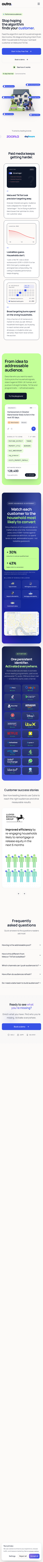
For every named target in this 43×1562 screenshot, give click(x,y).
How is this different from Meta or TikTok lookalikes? (13, 941)
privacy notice (34, 1551)
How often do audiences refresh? (17, 960)
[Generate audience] (33, 427)
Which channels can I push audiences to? (20, 951)
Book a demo (20, 59)
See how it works (23, 67)
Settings (12, 1556)
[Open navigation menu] (38, 3)
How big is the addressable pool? (16, 931)
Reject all (23, 1556)
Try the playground (16, 396)
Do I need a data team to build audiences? (20, 969)
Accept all (34, 1556)
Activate (31, 455)
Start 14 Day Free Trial (19, 51)
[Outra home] (7, 3)
